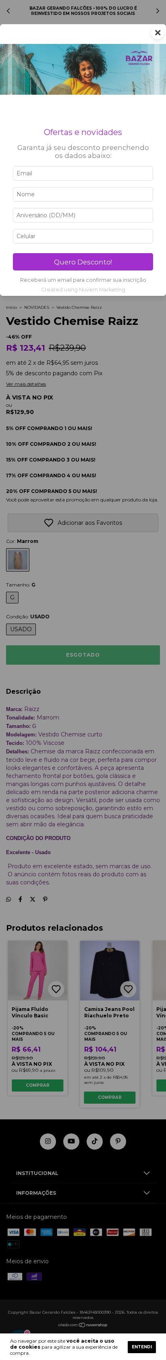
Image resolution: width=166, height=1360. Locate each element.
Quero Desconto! (83, 262)
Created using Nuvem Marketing (83, 290)
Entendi (142, 1347)
